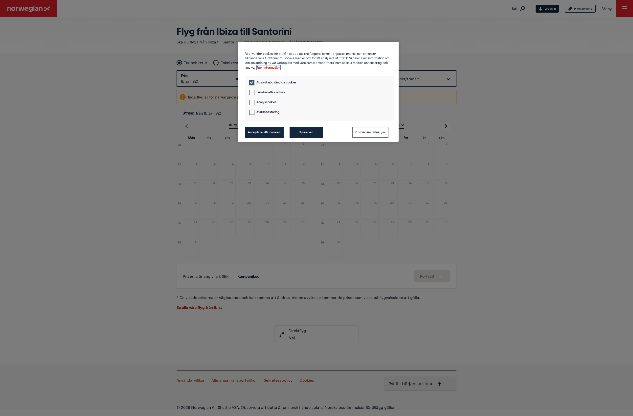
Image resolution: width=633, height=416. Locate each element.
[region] (318, 92)
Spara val (306, 132)
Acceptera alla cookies (264, 132)
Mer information (268, 67)
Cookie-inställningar (370, 132)
